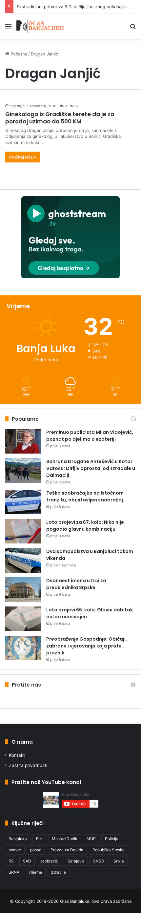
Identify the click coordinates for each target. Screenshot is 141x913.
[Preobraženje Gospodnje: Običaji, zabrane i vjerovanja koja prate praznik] (23, 648)
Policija (111, 838)
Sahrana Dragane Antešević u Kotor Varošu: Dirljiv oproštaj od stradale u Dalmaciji (90, 468)
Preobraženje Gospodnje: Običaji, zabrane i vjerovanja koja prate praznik (86, 646)
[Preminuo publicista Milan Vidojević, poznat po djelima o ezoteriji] (23, 441)
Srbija (118, 861)
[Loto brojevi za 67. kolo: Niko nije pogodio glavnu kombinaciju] (23, 531)
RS (11, 861)
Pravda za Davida (66, 849)
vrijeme (35, 872)
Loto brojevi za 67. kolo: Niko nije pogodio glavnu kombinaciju (85, 525)
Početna (18, 53)
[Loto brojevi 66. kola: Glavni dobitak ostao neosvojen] (23, 618)
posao (35, 849)
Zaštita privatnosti (28, 765)
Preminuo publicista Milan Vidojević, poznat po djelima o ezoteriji (89, 435)
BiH (39, 838)
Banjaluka (18, 838)
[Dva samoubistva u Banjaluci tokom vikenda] (23, 560)
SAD (27, 861)
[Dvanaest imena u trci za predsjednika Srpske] (23, 589)
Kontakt (17, 755)
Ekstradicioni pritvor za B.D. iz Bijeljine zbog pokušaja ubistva (79, 6)
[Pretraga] (133, 28)
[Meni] (8, 28)
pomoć (15, 849)
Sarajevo (76, 861)
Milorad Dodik (64, 838)
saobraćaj (49, 861)
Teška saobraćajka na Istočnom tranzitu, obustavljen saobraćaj (85, 496)
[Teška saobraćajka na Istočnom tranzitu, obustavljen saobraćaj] (23, 502)
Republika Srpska (108, 849)
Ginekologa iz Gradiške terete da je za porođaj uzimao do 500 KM (59, 117)
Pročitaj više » (22, 157)
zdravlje (58, 872)
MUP (91, 838)
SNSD (98, 861)
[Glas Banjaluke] (40, 26)
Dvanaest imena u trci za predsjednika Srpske (76, 584)
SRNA (14, 872)
